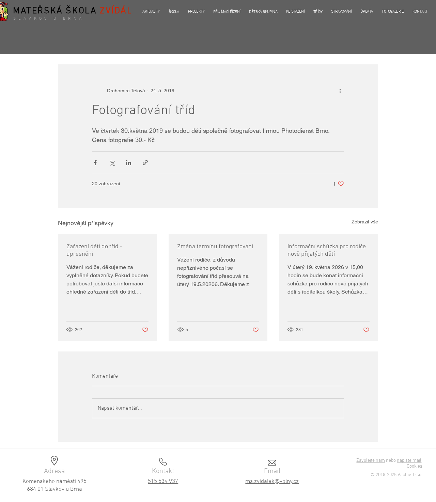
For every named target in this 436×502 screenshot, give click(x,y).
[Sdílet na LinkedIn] (128, 162)
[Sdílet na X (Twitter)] (112, 162)
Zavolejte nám (370, 461)
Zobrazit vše (365, 221)
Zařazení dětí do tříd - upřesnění (94, 250)
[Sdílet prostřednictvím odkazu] (145, 162)
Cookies (414, 466)
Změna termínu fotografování (215, 246)
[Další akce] (340, 91)
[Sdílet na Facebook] (95, 162)
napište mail (409, 461)
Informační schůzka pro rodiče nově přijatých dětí (326, 250)
